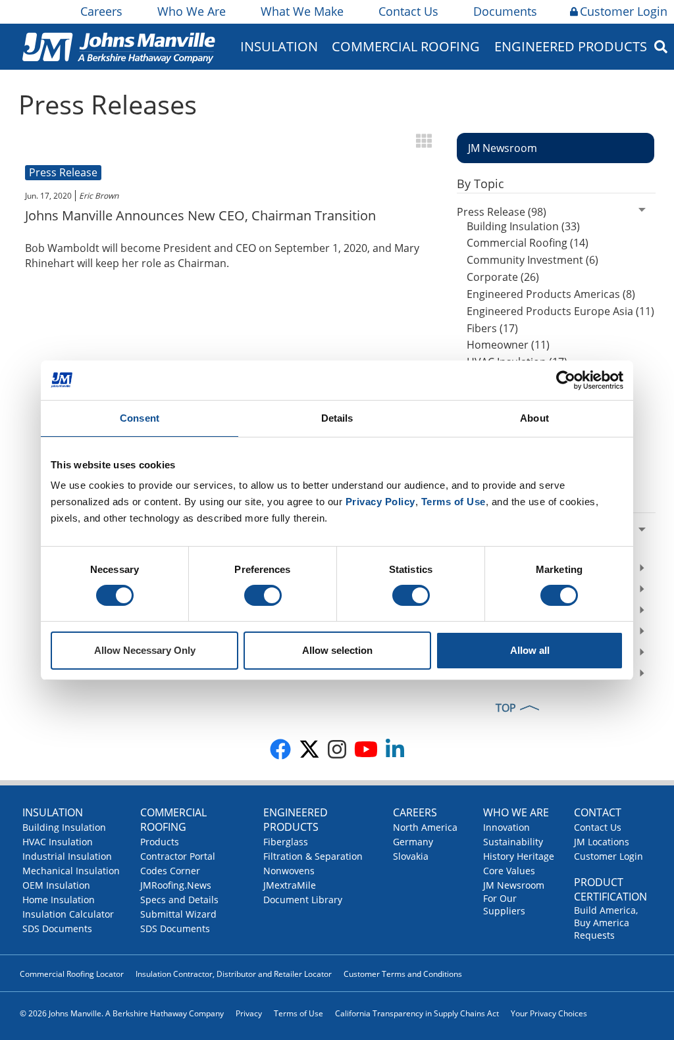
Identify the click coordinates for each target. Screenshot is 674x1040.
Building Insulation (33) (523, 226)
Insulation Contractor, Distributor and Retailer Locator (234, 973)
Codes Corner (170, 870)
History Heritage (518, 856)
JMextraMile (289, 885)
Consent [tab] (139, 418)
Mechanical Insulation (71, 870)
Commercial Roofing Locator (72, 973)
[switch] (263, 595)
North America (425, 827)
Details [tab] (337, 418)
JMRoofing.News (175, 885)
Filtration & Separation (313, 856)
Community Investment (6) (532, 260)
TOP (506, 708)
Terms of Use (298, 1013)
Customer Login (623, 11)
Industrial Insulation (67, 856)
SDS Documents (57, 928)
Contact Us (408, 11)
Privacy (249, 1013)
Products (159, 841)
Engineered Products (295, 819)
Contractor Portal (177, 856)
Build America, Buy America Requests (606, 922)
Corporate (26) (503, 277)
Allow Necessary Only (144, 650)
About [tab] (534, 418)
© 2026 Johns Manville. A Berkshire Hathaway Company (122, 1013)
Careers (101, 11)
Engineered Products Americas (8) (551, 294)
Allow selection (337, 650)
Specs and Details (179, 899)
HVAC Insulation (57, 841)
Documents (505, 11)
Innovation (506, 827)
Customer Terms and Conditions (403, 973)
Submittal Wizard (178, 914)
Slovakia (410, 856)
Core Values (509, 870)
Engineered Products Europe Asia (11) (560, 311)
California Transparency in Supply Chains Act (417, 1013)
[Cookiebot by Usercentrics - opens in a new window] (565, 380)
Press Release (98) (501, 212)
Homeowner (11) (508, 344)
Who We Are (191, 11)
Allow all (530, 650)
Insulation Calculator (68, 914)
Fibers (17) (492, 328)
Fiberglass (285, 841)
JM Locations (601, 841)
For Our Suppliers (504, 904)
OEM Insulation (56, 885)
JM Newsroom (513, 885)
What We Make (302, 11)
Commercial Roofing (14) (527, 242)
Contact (597, 812)
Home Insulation (58, 899)
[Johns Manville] (118, 46)
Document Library (302, 899)
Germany (413, 841)
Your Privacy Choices (549, 1013)
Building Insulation (64, 827)
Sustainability (513, 841)
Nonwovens (289, 870)
